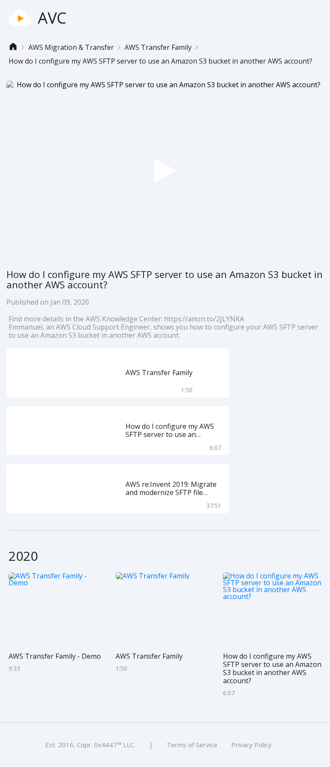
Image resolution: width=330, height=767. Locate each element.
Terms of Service (192, 744)
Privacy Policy (251, 744)
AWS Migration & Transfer (71, 47)
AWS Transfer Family (158, 47)
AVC (52, 18)
